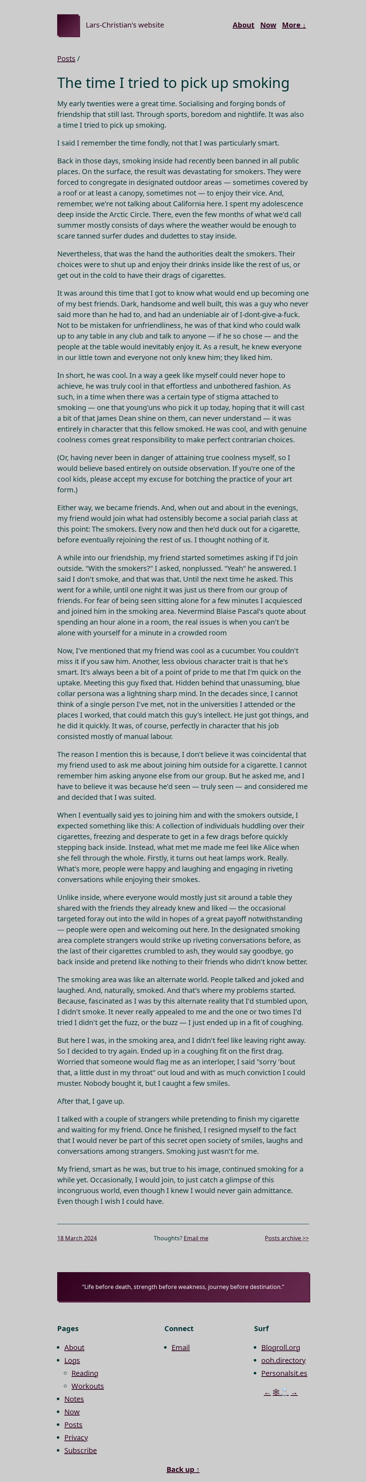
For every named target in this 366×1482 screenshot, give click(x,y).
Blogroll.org (280, 1347)
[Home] (68, 25)
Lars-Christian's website (125, 25)
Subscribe (80, 1450)
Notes (74, 1399)
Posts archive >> (287, 1238)
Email (181, 1347)
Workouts (87, 1386)
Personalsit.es (284, 1373)
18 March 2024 (77, 1238)
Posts (66, 58)
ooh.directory (283, 1360)
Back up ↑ (183, 1469)
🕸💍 (281, 1392)
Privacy (76, 1437)
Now (268, 25)
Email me (196, 1238)
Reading (84, 1373)
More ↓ (294, 25)
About (243, 25)
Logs (72, 1360)
